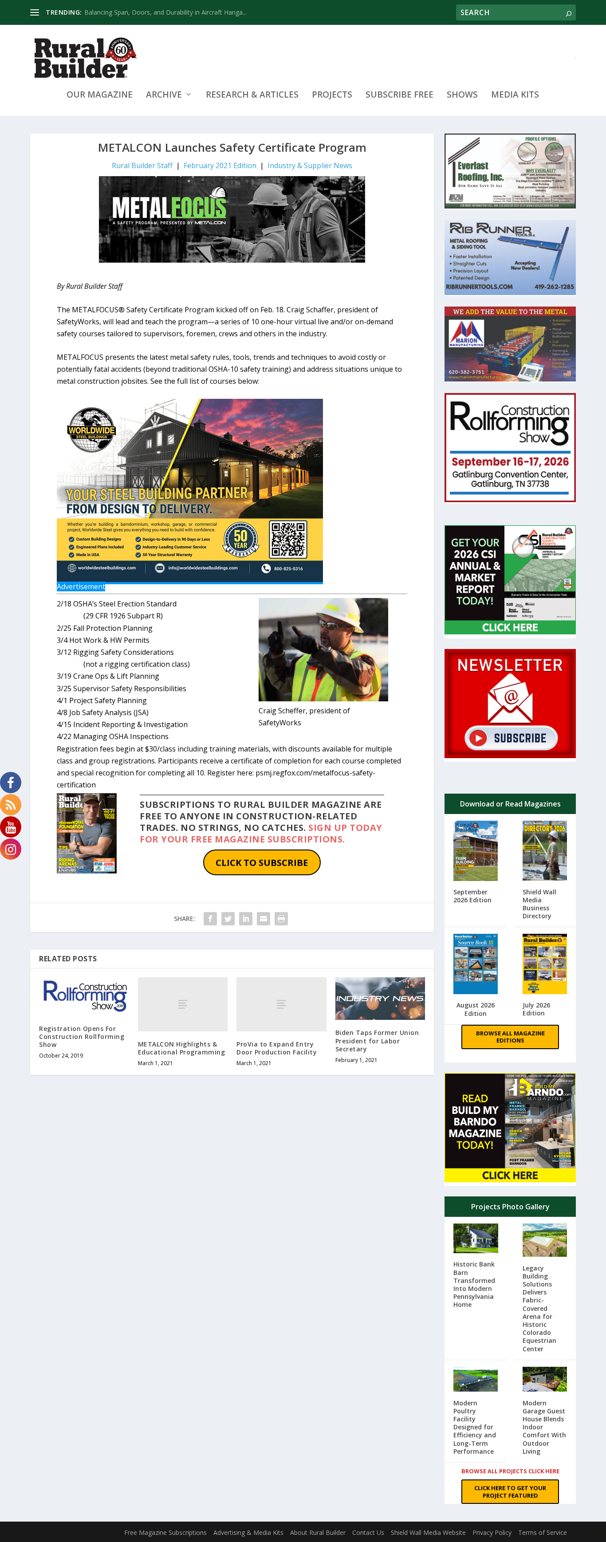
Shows (462, 95)
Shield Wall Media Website (428, 1532)
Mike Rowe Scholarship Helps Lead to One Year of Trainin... (169, 12)
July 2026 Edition (536, 1009)
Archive (164, 95)
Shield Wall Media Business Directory (539, 904)
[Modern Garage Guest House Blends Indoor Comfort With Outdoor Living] (545, 1380)
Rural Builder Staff (142, 165)
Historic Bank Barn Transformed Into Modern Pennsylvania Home (474, 1284)
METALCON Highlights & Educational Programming (181, 1048)
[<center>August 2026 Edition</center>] (475, 965)
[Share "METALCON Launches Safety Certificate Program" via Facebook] (210, 919)
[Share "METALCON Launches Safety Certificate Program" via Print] (281, 919)
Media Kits (515, 95)
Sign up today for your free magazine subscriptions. (261, 833)
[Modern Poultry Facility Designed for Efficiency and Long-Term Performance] (475, 1380)
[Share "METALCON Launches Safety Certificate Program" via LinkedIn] (246, 919)
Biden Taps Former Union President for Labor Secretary (377, 1040)
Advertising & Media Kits (248, 1532)
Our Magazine (100, 95)
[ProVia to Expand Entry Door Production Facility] (281, 1004)
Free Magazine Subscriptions (165, 1532)
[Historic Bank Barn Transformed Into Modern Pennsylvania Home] (475, 1239)
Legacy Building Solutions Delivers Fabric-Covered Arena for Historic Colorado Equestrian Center (539, 1308)
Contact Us (368, 1532)
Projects (332, 95)
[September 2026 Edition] (475, 852)
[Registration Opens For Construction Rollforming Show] (84, 996)
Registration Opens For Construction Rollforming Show (81, 1036)
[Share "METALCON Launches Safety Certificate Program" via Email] (263, 919)
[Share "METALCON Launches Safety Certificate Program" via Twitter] (228, 919)
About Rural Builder (318, 1532)
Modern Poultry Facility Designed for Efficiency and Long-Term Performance (474, 1427)
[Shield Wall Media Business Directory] (545, 852)
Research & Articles (252, 95)
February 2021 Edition (220, 165)
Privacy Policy (492, 1532)
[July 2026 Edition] (545, 965)
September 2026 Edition (472, 896)
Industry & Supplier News (310, 165)
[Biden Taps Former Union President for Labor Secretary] (380, 998)
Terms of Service (542, 1532)
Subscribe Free (399, 95)
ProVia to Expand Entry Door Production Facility (276, 1048)
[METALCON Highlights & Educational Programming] (183, 1004)
